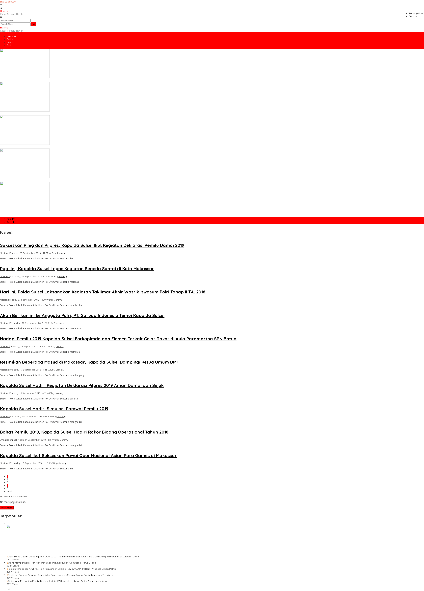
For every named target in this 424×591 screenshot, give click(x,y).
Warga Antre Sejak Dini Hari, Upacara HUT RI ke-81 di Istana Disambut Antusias (43, 80)
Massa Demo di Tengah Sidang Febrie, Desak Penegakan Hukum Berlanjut (40, 113)
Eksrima (4, 11)
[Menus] (1, 4)
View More (6, 507)
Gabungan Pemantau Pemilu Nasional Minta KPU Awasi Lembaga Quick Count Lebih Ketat (57, 581)
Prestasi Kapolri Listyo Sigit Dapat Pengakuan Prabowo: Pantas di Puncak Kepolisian (46, 213)
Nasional (5, 253)
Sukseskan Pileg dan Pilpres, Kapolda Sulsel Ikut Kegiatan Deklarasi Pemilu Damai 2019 (92, 245)
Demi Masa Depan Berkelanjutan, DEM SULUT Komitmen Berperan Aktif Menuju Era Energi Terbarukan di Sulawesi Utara (73, 556)
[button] (33, 24)
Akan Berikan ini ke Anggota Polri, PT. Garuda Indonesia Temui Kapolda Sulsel (82, 315)
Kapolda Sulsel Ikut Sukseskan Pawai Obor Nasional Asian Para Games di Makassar (88, 455)
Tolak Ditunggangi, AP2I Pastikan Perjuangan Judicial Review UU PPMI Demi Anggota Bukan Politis (62, 568)
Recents (11, 222)
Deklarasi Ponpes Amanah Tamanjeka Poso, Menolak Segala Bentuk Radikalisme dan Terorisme (60, 574)
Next (9, 491)
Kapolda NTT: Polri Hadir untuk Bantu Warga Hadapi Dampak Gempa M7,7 (41, 180)
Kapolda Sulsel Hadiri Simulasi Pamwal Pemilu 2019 (54, 408)
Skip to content (8, 1)
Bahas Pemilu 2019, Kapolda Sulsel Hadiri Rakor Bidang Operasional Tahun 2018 (84, 432)
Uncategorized (8, 439)
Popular (11, 218)
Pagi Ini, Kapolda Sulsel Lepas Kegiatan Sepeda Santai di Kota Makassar (77, 268)
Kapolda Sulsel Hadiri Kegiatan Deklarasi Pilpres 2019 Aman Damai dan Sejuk (82, 385)
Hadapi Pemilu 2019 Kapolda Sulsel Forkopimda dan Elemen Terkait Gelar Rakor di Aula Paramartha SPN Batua (118, 338)
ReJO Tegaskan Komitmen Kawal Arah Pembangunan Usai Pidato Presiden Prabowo (47, 147)
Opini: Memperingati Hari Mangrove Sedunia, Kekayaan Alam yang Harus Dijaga (52, 562)
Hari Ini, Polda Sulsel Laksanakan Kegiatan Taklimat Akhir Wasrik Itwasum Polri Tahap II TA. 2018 (102, 292)
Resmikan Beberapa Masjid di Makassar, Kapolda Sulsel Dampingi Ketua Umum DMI (89, 362)
